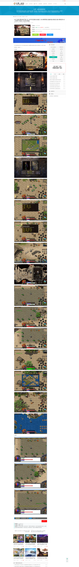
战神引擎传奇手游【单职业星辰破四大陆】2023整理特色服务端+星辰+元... (18, 544)
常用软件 (45, 3)
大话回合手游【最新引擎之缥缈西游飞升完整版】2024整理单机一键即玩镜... (18, 558)
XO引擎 (26, 16)
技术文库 (36, 3)
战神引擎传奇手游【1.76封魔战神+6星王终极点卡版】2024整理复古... (42, 558)
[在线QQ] (67, 559)
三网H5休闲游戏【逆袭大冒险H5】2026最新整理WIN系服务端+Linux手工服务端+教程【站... (27, 566)
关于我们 (55, 3)
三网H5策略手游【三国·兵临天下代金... (55, 81)
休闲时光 (50, 3)
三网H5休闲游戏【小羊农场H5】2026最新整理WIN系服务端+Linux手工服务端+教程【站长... (27, 564)
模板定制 (42, 34)
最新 (51, 74)
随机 (63, 74)
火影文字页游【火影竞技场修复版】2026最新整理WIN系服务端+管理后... (30, 544)
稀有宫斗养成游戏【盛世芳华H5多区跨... (55, 79)
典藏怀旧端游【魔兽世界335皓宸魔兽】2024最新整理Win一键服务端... (42, 544)
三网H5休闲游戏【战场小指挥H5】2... (55, 86)
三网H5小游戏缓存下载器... (54, 76)
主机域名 (50, 34)
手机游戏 (23, 16)
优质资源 (31, 3)
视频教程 (40, 3)
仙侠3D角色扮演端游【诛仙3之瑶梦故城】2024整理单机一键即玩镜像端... (30, 558)
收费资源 (35, 34)
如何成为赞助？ (47, 27)
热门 (55, 74)
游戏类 (20, 16)
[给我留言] (67, 561)
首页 (27, 3)
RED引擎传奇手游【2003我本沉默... (55, 83)
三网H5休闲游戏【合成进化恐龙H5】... (55, 88)
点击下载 (30, 518)
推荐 (59, 74)
